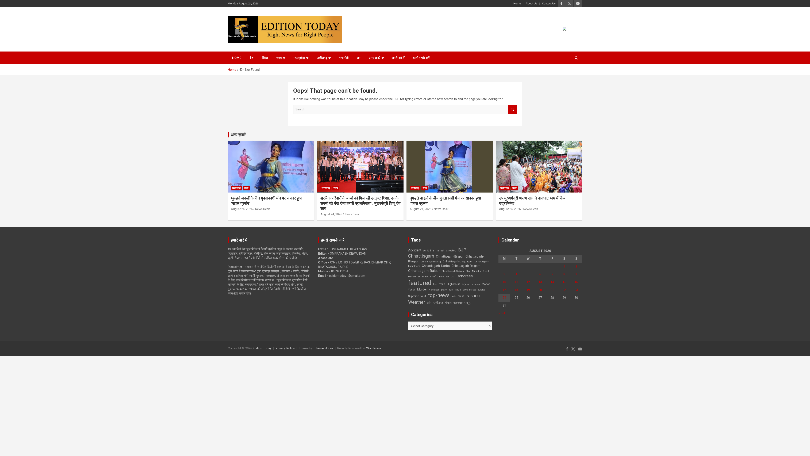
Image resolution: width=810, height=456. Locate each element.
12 (528, 282)
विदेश (265, 58)
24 (504, 298)
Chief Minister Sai (439, 276)
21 (552, 290)
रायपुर (467, 302)
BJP (462, 249)
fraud (442, 284)
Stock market (469, 289)
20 (540, 290)
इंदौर (429, 302)
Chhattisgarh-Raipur (424, 271)
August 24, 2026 (242, 209)
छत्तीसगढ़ (322, 58)
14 (552, 282)
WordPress (374, 348)
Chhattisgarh (421, 256)
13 (540, 282)
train (454, 296)
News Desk (262, 209)
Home (517, 3)
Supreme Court (417, 296)
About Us (531, 3)
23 (576, 290)
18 (516, 290)
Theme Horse (323, 348)
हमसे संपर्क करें (421, 58)
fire (435, 284)
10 (504, 282)
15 (564, 282)
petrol (444, 289)
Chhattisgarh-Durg (431, 261)
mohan (476, 284)
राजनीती (343, 58)
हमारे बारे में (398, 58)
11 (516, 282)
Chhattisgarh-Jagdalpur (458, 261)
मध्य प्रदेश (458, 303)
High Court (453, 284)
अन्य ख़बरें (238, 134)
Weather (416, 302)
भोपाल (448, 303)
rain (451, 289)
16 (576, 282)
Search (512, 109)
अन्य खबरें (374, 58)
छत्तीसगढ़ (438, 302)
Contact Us (549, 3)
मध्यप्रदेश (299, 58)
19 (528, 290)
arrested (451, 250)
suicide (481, 289)
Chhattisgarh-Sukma (453, 271)
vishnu (473, 295)
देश (252, 58)
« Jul (501, 313)
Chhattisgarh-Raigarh (466, 265)
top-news (439, 295)
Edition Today (262, 348)
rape (458, 289)
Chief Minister (473, 271)
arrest (440, 250)
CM (453, 276)
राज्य (279, 58)
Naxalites (434, 289)
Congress (464, 276)
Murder (422, 289)
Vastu (461, 296)
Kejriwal (466, 284)
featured (419, 282)
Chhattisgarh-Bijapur (450, 256)
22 (564, 290)
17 (504, 290)
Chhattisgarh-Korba (436, 266)
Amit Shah (429, 250)
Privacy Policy (285, 348)
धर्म (358, 58)
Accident (414, 250)
